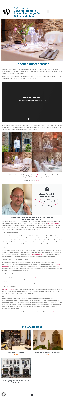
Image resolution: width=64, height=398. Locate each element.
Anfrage (38, 180)
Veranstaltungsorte (36, 254)
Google (41, 202)
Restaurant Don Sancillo (16, 352)
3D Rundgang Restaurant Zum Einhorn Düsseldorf (16, 381)
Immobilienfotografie (52, 204)
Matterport (40, 175)
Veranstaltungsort (33, 237)
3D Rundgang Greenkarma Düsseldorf (48, 352)
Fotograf (38, 177)
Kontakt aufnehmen (47, 210)
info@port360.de (6, 315)
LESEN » (16, 354)
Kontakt (52, 311)
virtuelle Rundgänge (8, 289)
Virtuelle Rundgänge (40, 200)
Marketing (33, 277)
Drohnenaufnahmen (41, 204)
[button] (48, 11)
